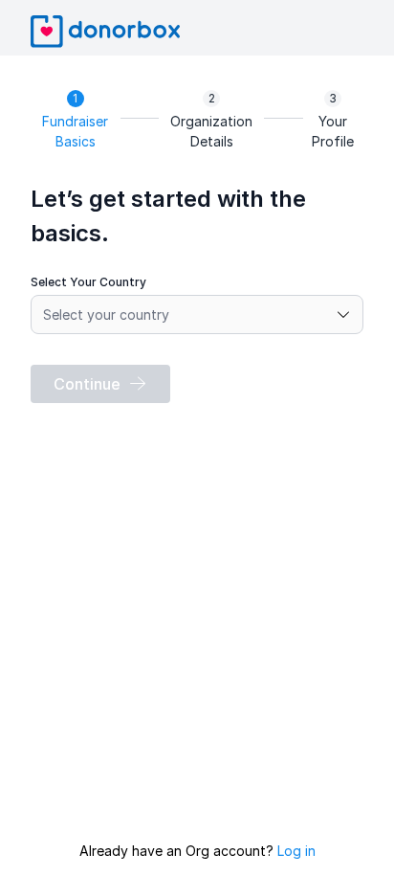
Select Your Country (88, 282)
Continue (87, 383)
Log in (296, 850)
